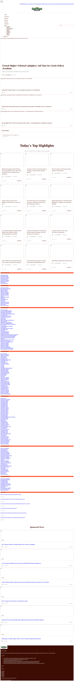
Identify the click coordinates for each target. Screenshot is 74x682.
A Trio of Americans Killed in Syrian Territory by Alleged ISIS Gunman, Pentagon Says (21, 563)
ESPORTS (6, 20)
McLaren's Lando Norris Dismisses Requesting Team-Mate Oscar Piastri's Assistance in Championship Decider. (24, 663)
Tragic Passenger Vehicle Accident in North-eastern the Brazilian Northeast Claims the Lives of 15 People (15, 503)
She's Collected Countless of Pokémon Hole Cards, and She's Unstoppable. (10, 494)
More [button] (5, 25)
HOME (5, 14)
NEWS (8, 30)
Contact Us (5, 36)
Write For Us (2, 680)
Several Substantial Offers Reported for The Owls (13, 660)
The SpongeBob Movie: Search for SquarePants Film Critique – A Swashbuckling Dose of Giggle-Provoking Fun (27, 123)
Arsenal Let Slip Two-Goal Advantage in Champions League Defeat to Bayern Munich (37, 170)
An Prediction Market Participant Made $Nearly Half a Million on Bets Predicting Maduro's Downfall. (11, 232)
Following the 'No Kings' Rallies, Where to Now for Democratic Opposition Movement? (12, 517)
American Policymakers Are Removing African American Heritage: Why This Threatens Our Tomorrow (36, 232)
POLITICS (8, 32)
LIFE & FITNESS (10, 28)
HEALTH (8, 27)
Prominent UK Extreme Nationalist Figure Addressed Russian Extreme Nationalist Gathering (23, 619)
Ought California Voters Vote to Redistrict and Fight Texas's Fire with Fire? (11, 202)
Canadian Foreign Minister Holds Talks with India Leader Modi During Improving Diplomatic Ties (22, 661)
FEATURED (6, 23)
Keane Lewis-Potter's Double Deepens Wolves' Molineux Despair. (16, 659)
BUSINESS (6, 18)
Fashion (2, 674)
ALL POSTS (6, 16)
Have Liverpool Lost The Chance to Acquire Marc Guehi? (8, 508)
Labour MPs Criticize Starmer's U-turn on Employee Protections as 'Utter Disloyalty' (21, 90)
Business (3, 672)
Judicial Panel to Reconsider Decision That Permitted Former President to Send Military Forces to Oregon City (27, 106)
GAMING (8, 26)
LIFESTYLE (9, 29)
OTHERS (8, 31)
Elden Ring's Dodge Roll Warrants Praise (62, 260)
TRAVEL (8, 34)
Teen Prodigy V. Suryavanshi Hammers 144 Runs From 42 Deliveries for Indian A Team (20, 658)
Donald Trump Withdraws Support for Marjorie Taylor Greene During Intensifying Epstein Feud (21, 662)
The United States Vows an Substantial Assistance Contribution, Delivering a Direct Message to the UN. (36, 202)
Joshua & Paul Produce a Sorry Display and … (11, 135)
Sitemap (9, 680)
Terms (6, 680)
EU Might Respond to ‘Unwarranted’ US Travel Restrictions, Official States (28, 3)
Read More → (19, 180)
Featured (3, 675)
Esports (2, 673)
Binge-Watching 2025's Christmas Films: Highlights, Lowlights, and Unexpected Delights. (62, 202)
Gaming (2, 676)
